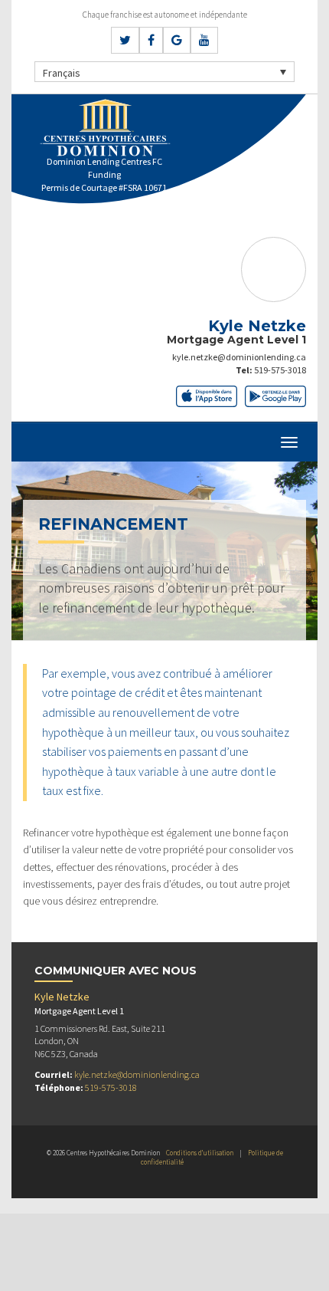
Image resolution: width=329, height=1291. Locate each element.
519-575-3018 (280, 370)
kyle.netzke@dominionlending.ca (239, 357)
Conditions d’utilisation (199, 1152)
